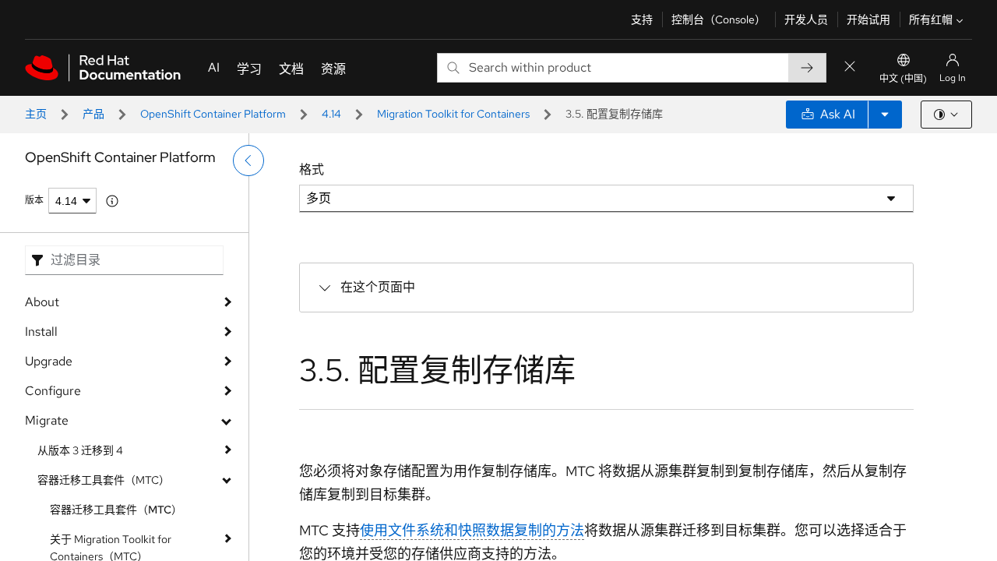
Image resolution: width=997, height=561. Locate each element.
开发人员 (806, 19)
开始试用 (868, 19)
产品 (93, 114)
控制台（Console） (718, 19)
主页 (36, 114)
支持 (642, 19)
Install (41, 331)
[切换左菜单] (248, 160)
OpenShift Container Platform (213, 114)
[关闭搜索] (850, 67)
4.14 (331, 114)
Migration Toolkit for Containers (453, 114)
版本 (34, 200)
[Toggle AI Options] (885, 115)
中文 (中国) (903, 78)
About (42, 302)
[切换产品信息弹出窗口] (112, 201)
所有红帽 (931, 19)
